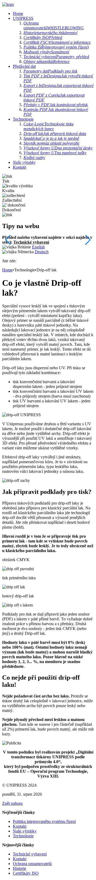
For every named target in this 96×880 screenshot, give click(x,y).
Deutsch (42, 251)
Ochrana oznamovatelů (32, 863)
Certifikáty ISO (26, 873)
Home (18, 13)
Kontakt (19, 826)
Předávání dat (24, 66)
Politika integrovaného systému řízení (44, 821)
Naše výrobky (25, 831)
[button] (87, 240)
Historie (19, 868)
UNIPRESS (23, 18)
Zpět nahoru (12, 803)
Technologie (23, 119)
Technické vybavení (31, 242)
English (38, 247)
